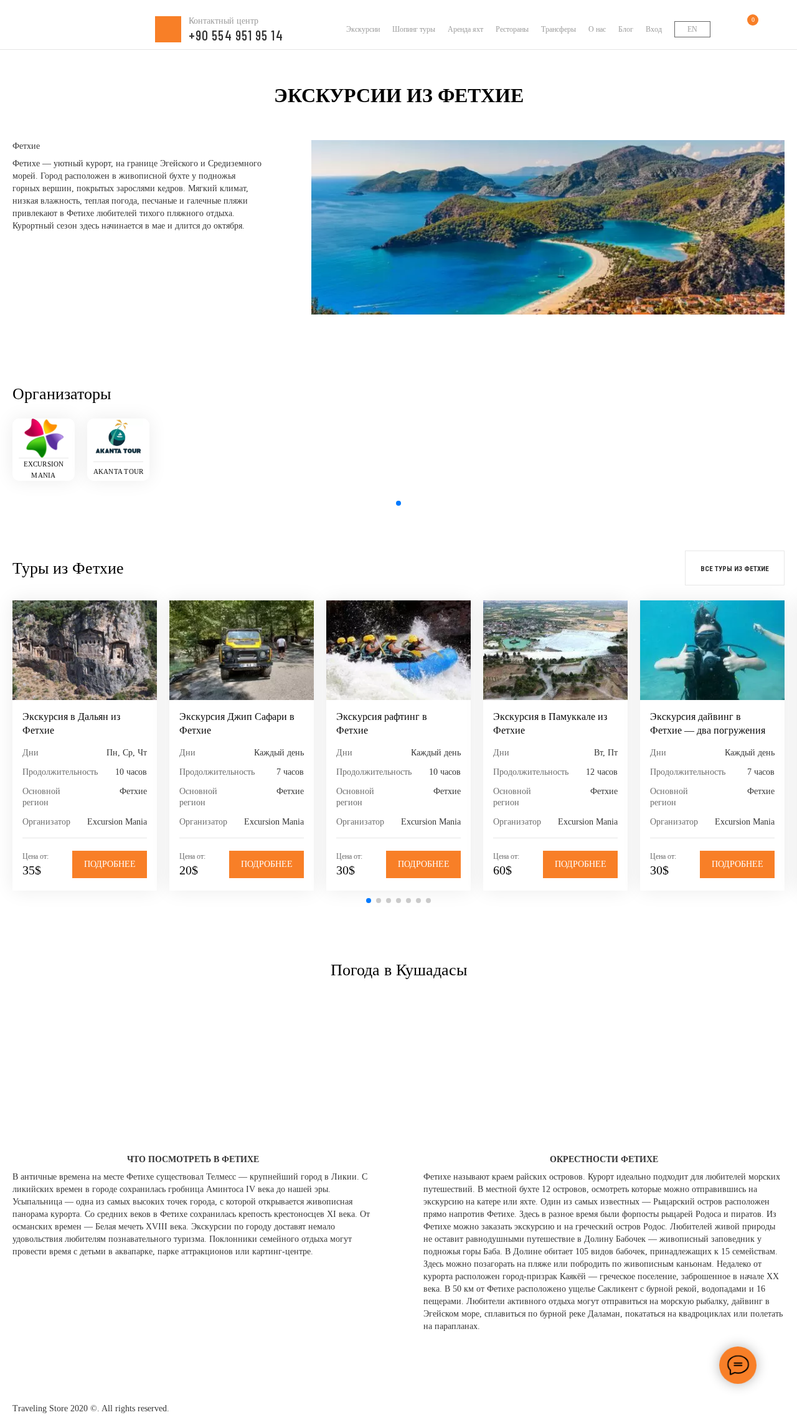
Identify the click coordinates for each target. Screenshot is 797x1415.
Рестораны (512, 29)
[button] (398, 503)
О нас (597, 29)
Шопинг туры (413, 29)
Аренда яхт (465, 29)
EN (692, 29)
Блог (625, 29)
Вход (654, 29)
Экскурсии (363, 29)
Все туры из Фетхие (734, 569)
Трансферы (558, 29)
